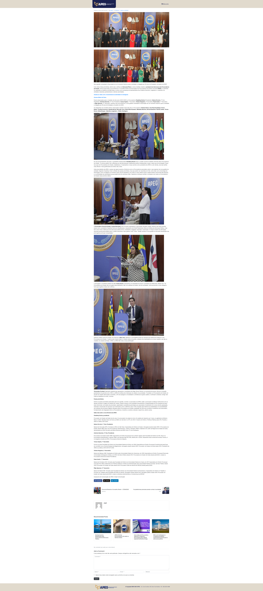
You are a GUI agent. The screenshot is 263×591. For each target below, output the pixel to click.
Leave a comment (124, 10)
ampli (111, 10)
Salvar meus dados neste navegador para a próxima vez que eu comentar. (115, 575)
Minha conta (165, 4)
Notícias (117, 10)
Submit (96, 578)
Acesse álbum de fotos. (100, 97)
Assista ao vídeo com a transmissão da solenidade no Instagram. (111, 94)
